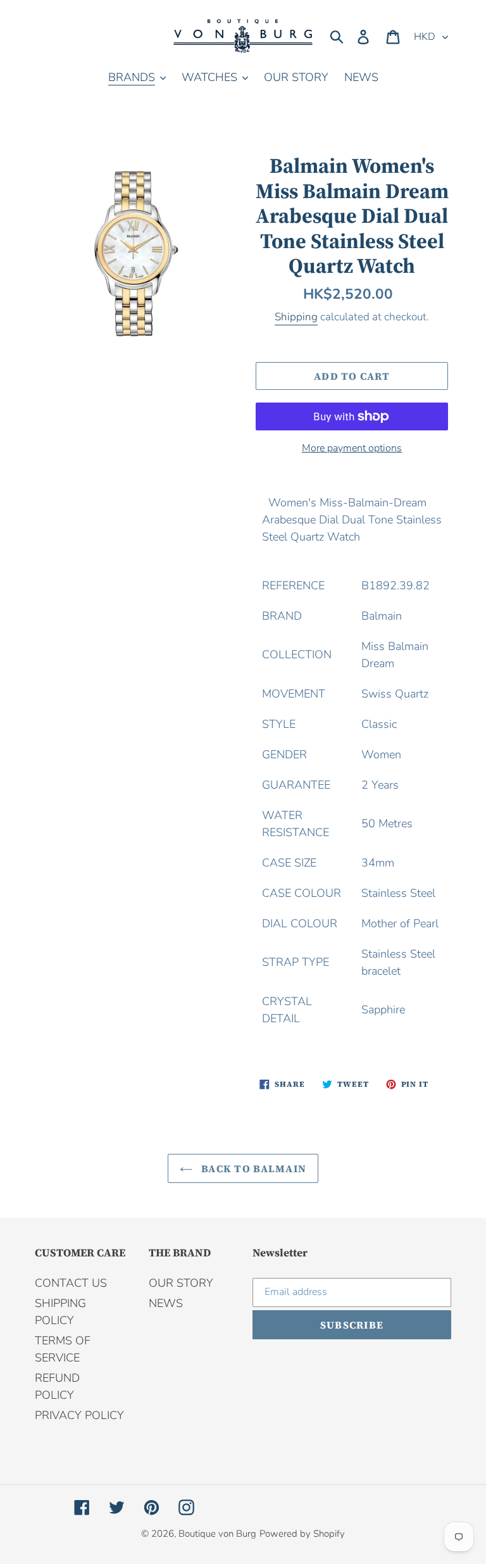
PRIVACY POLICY (79, 1415)
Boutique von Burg (217, 1533)
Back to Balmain (252, 1168)
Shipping (296, 317)
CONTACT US (71, 1283)
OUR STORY (181, 1283)
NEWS (166, 1303)
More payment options (352, 448)
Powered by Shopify (302, 1533)
